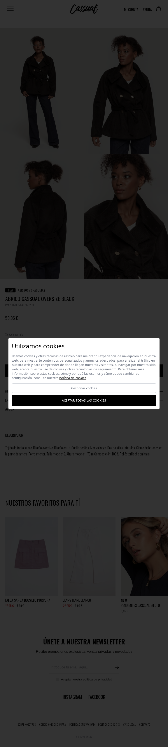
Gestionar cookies (84, 388)
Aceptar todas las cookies (84, 400)
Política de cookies (72, 378)
